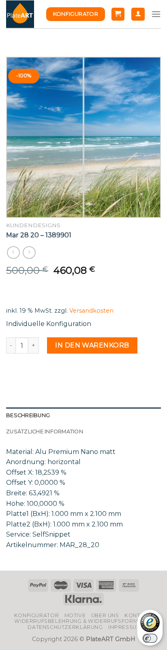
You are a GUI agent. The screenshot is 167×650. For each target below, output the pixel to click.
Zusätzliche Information (44, 431)
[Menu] (156, 14)
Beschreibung (28, 415)
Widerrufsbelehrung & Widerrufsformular (83, 621)
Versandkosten (91, 310)
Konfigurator (36, 615)
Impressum (124, 627)
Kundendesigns (33, 225)
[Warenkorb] (118, 14)
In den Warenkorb (92, 345)
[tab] (83, 415)
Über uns (105, 615)
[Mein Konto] (138, 14)
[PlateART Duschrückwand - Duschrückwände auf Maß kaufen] (20, 14)
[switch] (150, 638)
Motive (75, 615)
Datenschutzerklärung (65, 627)
